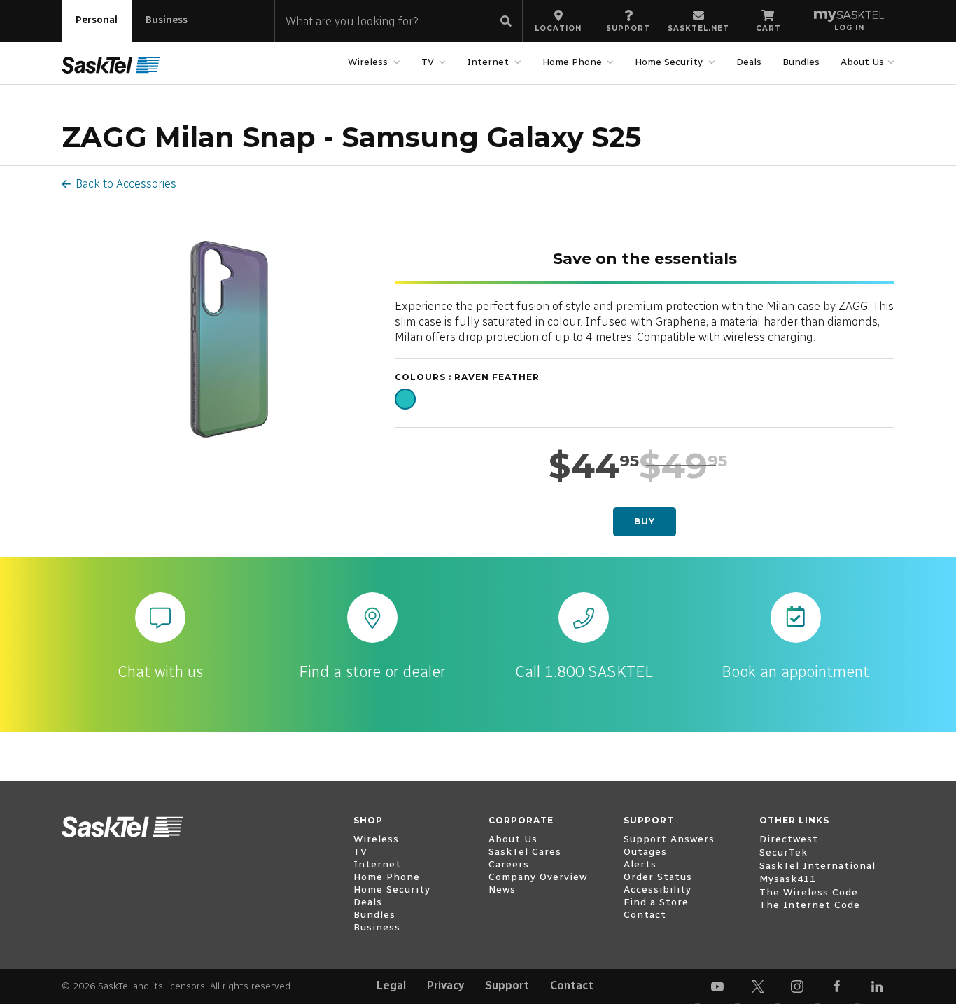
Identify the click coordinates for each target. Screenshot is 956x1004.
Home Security (669, 62)
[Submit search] (506, 22)
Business (167, 20)
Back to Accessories (126, 183)
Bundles (801, 62)
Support (507, 985)
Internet (488, 62)
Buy (644, 521)
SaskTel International (817, 866)
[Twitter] (757, 986)
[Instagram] (797, 986)
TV (427, 62)
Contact (571, 985)
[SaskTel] (111, 65)
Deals (748, 62)
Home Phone (572, 62)
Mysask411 (787, 879)
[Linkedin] (876, 986)
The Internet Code (809, 905)
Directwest (788, 839)
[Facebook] (837, 986)
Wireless (368, 62)
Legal (391, 985)
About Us (862, 62)
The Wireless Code (808, 892)
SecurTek (783, 852)
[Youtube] (717, 986)
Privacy (445, 985)
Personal (97, 20)
